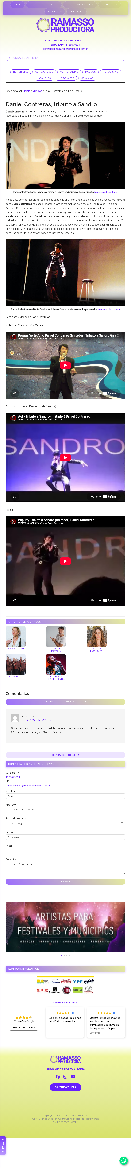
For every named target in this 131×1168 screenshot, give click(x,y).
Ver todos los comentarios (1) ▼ (65, 702)
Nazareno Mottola (56, 650)
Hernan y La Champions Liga (56, 678)
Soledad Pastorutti (96, 650)
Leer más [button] (95, 1032)
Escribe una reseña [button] (24, 1027)
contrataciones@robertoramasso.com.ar (65, 48)
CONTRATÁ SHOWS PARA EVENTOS (65, 40)
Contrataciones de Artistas (75, 1115)
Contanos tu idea (65, 1087)
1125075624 (73, 44)
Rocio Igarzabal (15, 649)
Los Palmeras (15, 677)
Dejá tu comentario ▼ (65, 755)
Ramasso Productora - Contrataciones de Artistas (65, 25)
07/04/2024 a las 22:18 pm (37, 720)
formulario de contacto (105, 192)
